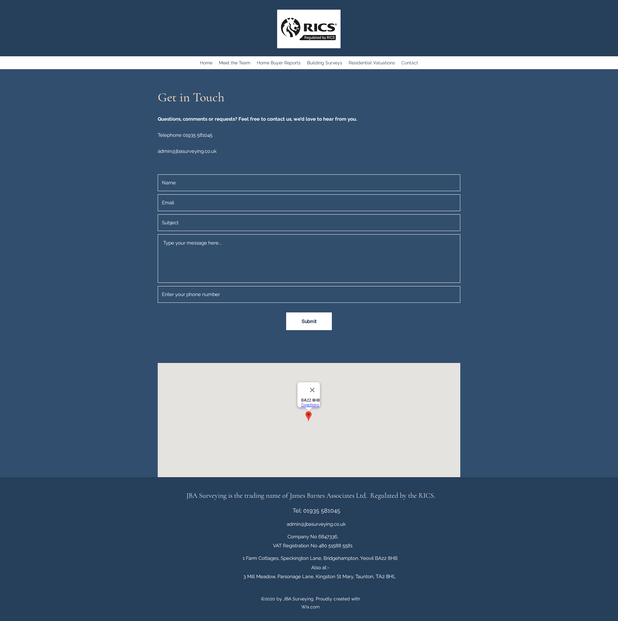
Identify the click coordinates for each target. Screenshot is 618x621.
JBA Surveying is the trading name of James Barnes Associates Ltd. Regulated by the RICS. (311, 495)
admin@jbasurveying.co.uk (187, 151)
